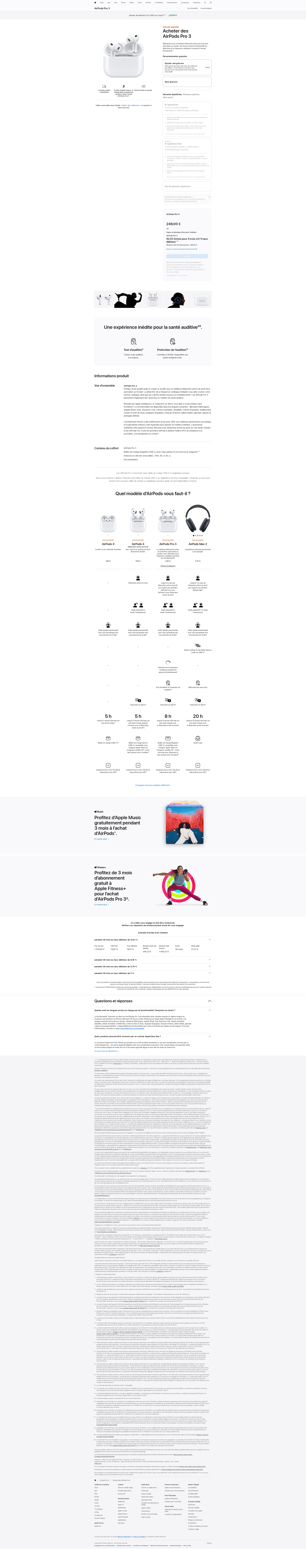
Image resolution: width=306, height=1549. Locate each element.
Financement (145, 1511)
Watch (96, 1500)
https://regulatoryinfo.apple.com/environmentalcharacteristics (182, 1469)
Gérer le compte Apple (125, 1487)
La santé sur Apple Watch (173, 1514)
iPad (95, 1494)
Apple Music (122, 1508)
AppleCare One (200, 1128)
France (209, 1543)
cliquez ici (144, 1168)
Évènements (192, 1523)
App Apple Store (146, 1500)
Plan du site (187, 1545)
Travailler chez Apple (195, 1511)
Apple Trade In (146, 1508)
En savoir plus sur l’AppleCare (106, 1051)
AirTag (96, 1512)
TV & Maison (98, 1509)
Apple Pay (97, 1526)
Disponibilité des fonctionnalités (132, 1028)
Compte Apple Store (124, 1491)
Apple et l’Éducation (171, 1498)
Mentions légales (175, 1545)
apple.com (97, 1463)
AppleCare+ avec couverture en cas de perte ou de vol (113, 1130)
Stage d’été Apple (147, 1497)
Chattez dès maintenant (131, 105)
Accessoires (98, 1515)
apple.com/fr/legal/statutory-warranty (107, 1222)
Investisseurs (192, 1517)
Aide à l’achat (145, 1517)
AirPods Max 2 (198, 544)
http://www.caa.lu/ (161, 1239)
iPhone (96, 1497)
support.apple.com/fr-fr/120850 (107, 1334)
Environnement (193, 1491)
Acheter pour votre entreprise (174, 1491)
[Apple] (95, 1480)
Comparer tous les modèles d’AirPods (152, 785)
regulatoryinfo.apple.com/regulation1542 (191, 1466)
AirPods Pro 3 (102, 8)
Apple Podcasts (123, 1517)
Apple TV (121, 1505)
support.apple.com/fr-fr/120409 (134, 1308)
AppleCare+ (140, 1130)
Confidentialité (193, 1494)
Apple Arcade (122, 1511)
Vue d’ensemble (192, 8)
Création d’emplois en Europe (198, 1526)
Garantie (191, 1514)
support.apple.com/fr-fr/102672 (134, 1301)
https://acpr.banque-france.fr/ (150, 1246)
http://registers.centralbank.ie (107, 1232)
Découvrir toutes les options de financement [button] (180, 249)
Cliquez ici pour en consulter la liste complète (127, 1332)
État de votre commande (149, 1514)
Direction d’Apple (193, 1508)
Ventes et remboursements (159, 1545)
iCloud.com (121, 1494)
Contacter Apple (193, 1529)
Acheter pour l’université (173, 1501)
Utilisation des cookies (123, 1545)
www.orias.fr (118, 1063)
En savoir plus (101, 839)
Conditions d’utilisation (140, 1545)
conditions (113, 1254)
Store (96, 1487)
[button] (205, 2)
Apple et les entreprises (172, 1487)
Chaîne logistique (193, 1497)
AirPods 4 (108, 544)
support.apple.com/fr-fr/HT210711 (124, 1445)
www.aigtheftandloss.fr (101, 1195)
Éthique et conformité (195, 1520)
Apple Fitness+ (123, 1514)
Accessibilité (192, 1487)
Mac (95, 1491)
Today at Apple (146, 1494)
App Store (121, 1523)
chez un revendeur (139, 1537)
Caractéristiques (206, 8)
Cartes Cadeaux (99, 1518)
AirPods (97, 1506)
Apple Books (122, 1520)
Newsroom (191, 1505)
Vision (96, 1503)
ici (144, 1451)
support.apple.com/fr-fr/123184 (173, 1286)
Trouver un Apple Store (149, 1487)
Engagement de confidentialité (104, 1545)
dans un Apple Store (124, 1537)
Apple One (121, 1501)
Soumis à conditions (101, 1070)
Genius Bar (145, 1491)
